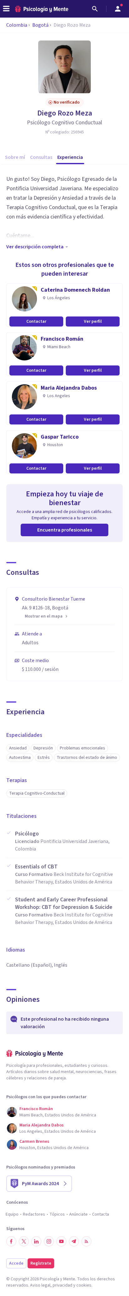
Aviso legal (40, 1285)
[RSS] (86, 1241)
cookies (83, 1285)
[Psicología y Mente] (41, 9)
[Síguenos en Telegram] (74, 1241)
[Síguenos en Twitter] (24, 1241)
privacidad (62, 1285)
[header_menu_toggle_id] (6, 9)
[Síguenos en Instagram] (49, 1241)
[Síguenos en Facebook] (11, 1241)
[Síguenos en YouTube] (61, 1241)
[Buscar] (95, 9)
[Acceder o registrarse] (117, 9)
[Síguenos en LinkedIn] (36, 1241)
